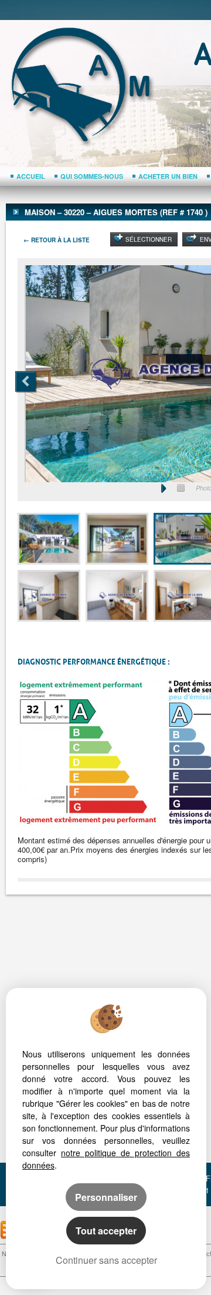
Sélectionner (148, 239)
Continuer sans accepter (106, 1260)
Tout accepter (106, 1230)
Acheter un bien (168, 176)
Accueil (30, 176)
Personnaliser (106, 1197)
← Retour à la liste (56, 240)
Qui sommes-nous (91, 176)
